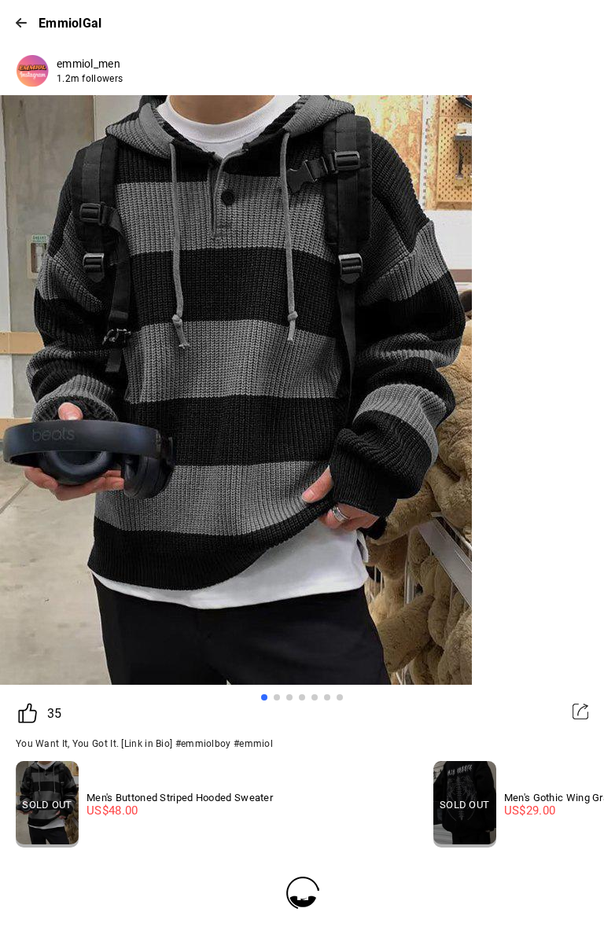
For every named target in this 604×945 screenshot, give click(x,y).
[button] (264, 697)
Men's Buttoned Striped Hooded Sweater (180, 797)
